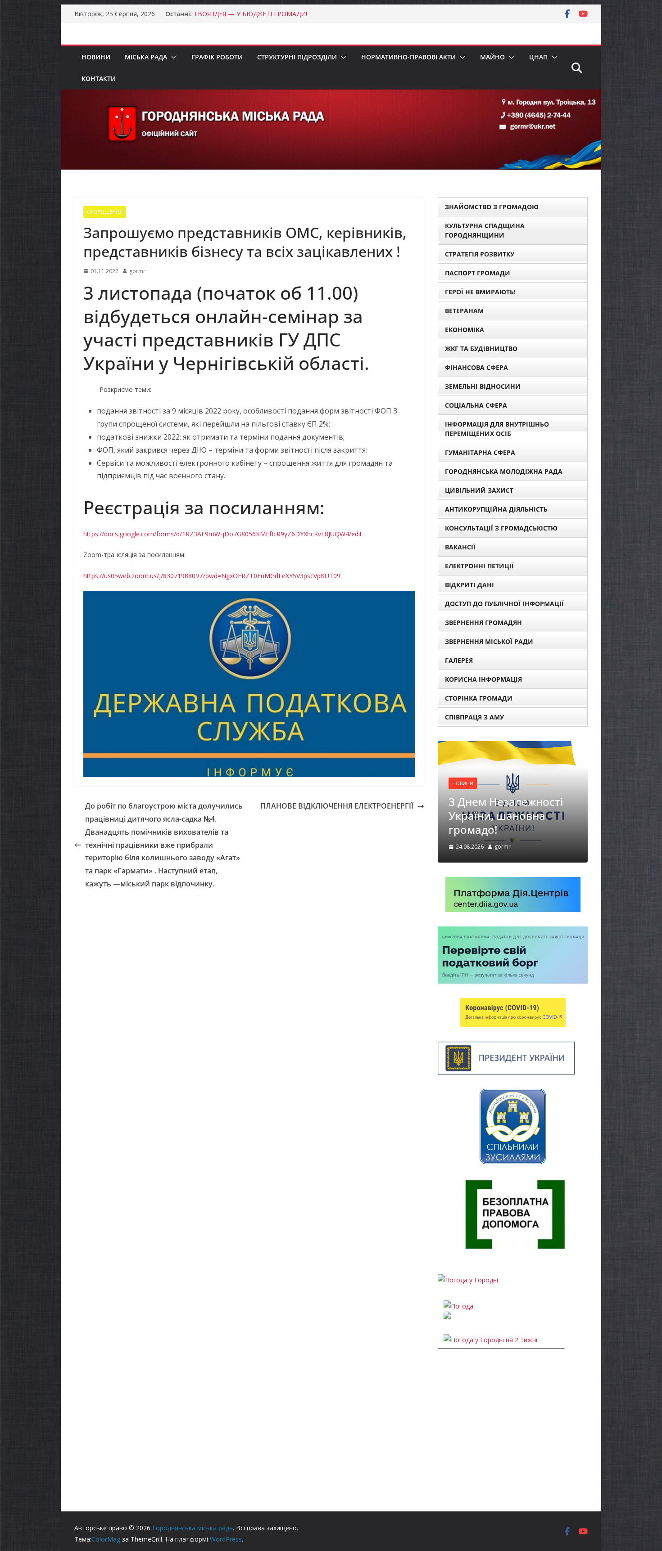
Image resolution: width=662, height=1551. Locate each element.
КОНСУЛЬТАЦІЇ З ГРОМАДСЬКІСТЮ (501, 528)
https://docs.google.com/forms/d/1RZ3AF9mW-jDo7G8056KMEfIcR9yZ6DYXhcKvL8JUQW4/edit (222, 534)
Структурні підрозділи (297, 57)
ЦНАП (538, 57)
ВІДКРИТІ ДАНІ (469, 584)
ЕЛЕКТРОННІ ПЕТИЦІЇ (479, 566)
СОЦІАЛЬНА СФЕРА (476, 405)
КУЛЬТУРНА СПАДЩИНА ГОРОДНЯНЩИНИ (485, 230)
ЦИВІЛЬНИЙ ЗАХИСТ (479, 490)
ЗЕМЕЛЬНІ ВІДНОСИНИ (483, 386)
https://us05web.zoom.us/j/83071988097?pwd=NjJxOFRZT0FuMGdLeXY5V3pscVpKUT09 (211, 575)
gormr (137, 271)
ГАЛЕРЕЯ (459, 660)
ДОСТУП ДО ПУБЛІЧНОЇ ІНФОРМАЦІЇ (504, 603)
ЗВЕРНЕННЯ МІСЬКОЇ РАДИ (489, 641)
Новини (96, 57)
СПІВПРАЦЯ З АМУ (474, 717)
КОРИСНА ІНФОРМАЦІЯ (483, 679)
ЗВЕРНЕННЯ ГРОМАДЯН (483, 622)
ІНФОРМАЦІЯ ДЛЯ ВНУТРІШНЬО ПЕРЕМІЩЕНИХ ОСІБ (497, 429)
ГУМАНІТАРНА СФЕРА (480, 452)
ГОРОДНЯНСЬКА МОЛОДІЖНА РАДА (503, 471)
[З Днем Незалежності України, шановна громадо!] (513, 746)
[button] (172, 57)
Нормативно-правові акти (408, 57)
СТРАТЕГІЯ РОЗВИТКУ (479, 254)
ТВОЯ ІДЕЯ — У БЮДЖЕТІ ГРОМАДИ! (250, 13)
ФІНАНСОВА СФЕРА (476, 367)
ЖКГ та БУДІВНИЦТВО (481, 348)
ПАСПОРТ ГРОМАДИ (477, 273)
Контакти (99, 78)
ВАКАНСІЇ (460, 547)
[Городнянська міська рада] (331, 96)
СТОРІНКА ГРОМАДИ (478, 698)
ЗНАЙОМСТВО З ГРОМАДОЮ (492, 206)
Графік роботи (217, 57)
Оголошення (104, 212)
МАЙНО (492, 57)
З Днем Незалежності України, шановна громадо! (506, 815)
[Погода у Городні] (468, 1280)
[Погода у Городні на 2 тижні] (490, 1339)
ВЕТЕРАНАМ (464, 310)
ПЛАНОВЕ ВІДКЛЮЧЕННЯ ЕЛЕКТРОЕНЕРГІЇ (336, 806)
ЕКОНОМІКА (464, 329)
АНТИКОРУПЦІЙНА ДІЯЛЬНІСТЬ (496, 509)
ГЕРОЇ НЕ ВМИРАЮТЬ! (480, 292)
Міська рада (146, 57)
